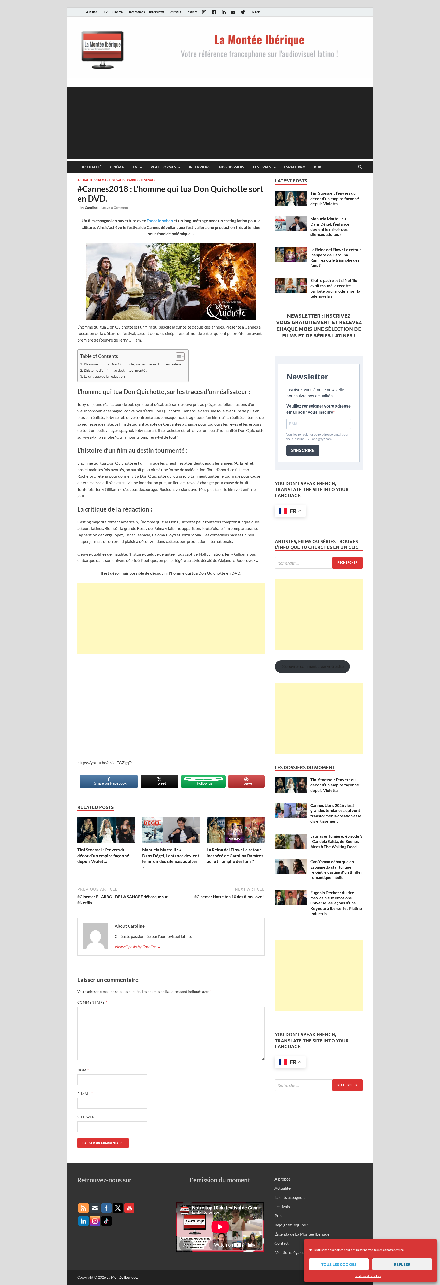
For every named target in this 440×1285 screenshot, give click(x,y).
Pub (317, 167)
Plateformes (136, 12)
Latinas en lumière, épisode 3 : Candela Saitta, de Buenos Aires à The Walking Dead (336, 841)
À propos (282, 1178)
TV (106, 12)
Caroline (91, 208)
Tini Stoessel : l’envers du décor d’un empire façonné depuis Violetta (103, 855)
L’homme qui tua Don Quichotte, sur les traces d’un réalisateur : (133, 364)
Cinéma (117, 12)
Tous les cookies (338, 1264)
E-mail (85, 1094)
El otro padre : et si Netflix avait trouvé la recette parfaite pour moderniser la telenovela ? (335, 288)
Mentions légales (289, 1252)
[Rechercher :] (319, 563)
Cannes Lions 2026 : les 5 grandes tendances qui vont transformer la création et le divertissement (335, 813)
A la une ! (92, 12)
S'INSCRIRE (303, 450)
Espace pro (294, 167)
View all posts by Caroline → (138, 946)
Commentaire (92, 1002)
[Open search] (360, 167)
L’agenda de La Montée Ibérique (301, 1233)
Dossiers (191, 12)
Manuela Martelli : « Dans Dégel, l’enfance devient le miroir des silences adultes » (170, 858)
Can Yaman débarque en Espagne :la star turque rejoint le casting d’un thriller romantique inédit (336, 869)
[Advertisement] (220, 123)
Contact (281, 1243)
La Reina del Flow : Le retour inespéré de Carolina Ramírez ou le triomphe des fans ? (235, 855)
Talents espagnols (289, 1197)
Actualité (91, 167)
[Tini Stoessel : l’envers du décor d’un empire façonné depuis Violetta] (106, 831)
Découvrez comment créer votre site (312, 666)
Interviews (156, 12)
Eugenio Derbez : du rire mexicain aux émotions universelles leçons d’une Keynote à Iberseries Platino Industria (336, 903)
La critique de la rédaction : (105, 376)
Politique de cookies (368, 1276)
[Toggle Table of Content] (177, 356)
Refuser (402, 1264)
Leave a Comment (114, 208)
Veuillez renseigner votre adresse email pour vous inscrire (318, 409)
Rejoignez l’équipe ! (291, 1224)
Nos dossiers (231, 167)
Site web (85, 1117)
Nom (83, 1070)
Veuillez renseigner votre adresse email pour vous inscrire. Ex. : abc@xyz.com (317, 437)
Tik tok (255, 12)
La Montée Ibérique (122, 1277)
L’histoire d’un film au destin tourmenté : (115, 370)
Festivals (175, 12)
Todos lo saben (160, 220)
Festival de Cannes (123, 180)
